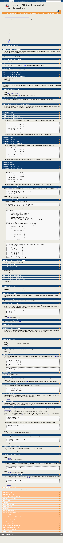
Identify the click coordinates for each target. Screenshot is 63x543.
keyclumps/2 (9, 41)
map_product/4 (9, 29)
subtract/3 (12, 333)
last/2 (27, 381)
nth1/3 (8, 345)
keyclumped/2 (9, 42)
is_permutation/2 (47, 414)
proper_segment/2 (10, 27)
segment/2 (8, 26)
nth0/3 (8, 352)
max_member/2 (25, 464)
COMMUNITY (41, 13)
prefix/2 (25, 56)
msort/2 (21, 414)
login (61, 534)
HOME (6, 13)
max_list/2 (9, 451)
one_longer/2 (9, 22)
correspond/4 (9, 20)
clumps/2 (8, 40)
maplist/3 (11, 188)
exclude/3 (8, 93)
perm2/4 (8, 24)
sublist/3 (19, 95)
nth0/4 (7, 374)
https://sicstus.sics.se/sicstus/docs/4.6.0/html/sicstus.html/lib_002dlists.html (17, 17)
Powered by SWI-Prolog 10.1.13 (7, 534)
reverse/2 (10, 47)
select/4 (19, 321)
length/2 (8, 399)
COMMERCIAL (50, 13)
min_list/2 (9, 459)
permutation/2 (7, 410)
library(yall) (57, 188)
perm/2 (8, 23)
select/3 (8, 333)
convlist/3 (16, 93)
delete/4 (8, 21)
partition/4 (12, 93)
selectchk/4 (9, 317)
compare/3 (9, 450)
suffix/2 (25, 65)
